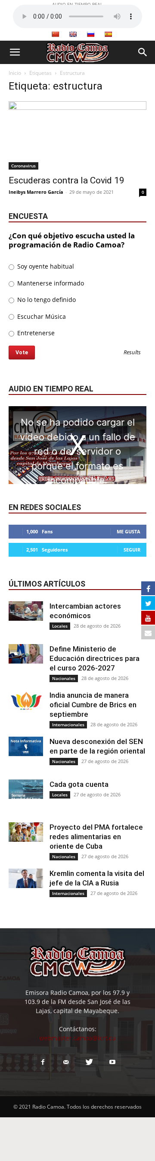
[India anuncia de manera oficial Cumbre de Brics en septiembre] (26, 700)
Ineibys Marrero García (36, 192)
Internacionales (68, 725)
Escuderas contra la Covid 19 (66, 180)
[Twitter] (89, 1062)
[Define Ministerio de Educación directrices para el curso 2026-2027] (26, 654)
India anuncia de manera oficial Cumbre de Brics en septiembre (93, 704)
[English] (73, 34)
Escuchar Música (41, 316)
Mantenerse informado (50, 283)
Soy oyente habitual (45, 266)
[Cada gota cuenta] (26, 789)
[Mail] (65, 1062)
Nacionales (63, 678)
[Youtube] (112, 1062)
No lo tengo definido (46, 299)
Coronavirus (23, 166)
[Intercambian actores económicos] (26, 611)
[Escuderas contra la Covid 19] (77, 135)
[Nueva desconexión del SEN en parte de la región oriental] (26, 746)
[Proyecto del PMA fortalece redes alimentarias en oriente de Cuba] (26, 832)
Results (132, 353)
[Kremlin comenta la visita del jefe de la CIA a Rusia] (26, 878)
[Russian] (90, 34)
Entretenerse (35, 333)
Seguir (132, 549)
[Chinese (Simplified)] (55, 34)
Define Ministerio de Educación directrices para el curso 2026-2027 (95, 658)
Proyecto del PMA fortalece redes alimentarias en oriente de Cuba (96, 836)
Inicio (15, 73)
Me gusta (128, 531)
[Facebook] (42, 1062)
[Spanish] (108, 34)
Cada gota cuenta (79, 784)
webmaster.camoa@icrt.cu (77, 1038)
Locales (60, 626)
